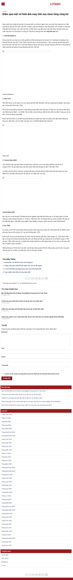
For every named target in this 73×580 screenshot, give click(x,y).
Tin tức (4, 11)
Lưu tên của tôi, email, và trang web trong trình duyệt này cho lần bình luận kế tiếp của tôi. (32, 374)
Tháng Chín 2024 (7, 478)
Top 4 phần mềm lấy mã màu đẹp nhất (17, 272)
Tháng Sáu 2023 (7, 528)
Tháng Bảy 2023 (7, 524)
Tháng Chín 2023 (7, 517)
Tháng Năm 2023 (7, 531)
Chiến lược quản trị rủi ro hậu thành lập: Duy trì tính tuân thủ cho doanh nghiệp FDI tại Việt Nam (31, 401)
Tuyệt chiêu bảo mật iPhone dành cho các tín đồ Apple (23, 265)
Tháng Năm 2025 (7, 450)
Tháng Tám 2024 (7, 482)
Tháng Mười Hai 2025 (8, 432)
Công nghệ (5, 555)
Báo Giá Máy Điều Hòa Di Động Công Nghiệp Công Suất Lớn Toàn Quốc (24, 391)
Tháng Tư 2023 (6, 535)
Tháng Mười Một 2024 (8, 471)
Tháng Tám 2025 (7, 439)
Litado (55, 4)
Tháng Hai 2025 (6, 460)
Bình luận (4, 332)
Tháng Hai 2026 (6, 425)
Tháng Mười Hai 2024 (8, 467)
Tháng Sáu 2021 (7, 545)
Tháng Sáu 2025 (7, 446)
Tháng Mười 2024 (7, 475)
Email (3, 357)
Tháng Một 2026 (7, 429)
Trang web (4, 365)
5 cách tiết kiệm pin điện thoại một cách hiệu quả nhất (22, 269)
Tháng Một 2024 (7, 503)
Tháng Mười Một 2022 (8, 538)
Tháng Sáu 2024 (7, 489)
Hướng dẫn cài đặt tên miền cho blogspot (18, 262)
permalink (34, 283)
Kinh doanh (5, 558)
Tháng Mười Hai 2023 (8, 506)
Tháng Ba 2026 (6, 421)
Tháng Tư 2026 (6, 418)
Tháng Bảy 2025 (7, 443)
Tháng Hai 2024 (6, 499)
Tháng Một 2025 (7, 464)
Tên (3, 348)
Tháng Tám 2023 (7, 521)
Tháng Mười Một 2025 (8, 436)
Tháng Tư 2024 (6, 496)
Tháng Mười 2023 (7, 513)
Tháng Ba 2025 (6, 457)
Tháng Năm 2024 (7, 492)
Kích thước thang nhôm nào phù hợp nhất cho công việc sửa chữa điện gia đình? (27, 405)
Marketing (5, 562)
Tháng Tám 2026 (7, 414)
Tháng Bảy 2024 (7, 485)
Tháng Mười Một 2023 (8, 510)
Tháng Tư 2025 (6, 453)
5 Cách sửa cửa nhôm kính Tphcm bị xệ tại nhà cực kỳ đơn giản (21, 394)
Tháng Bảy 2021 (7, 542)
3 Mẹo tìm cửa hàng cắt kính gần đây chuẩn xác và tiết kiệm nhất (22, 398)
